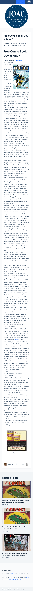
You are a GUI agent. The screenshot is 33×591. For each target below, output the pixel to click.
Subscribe (21, 2)
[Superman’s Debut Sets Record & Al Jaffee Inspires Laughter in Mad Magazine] (16, 489)
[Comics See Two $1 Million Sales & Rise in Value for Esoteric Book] (16, 516)
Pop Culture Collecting (18, 45)
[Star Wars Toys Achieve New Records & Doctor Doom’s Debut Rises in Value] (16, 542)
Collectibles (18, 60)
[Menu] (30, 16)
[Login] (29, 2)
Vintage (16, 339)
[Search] (14, 2)
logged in (13, 573)
